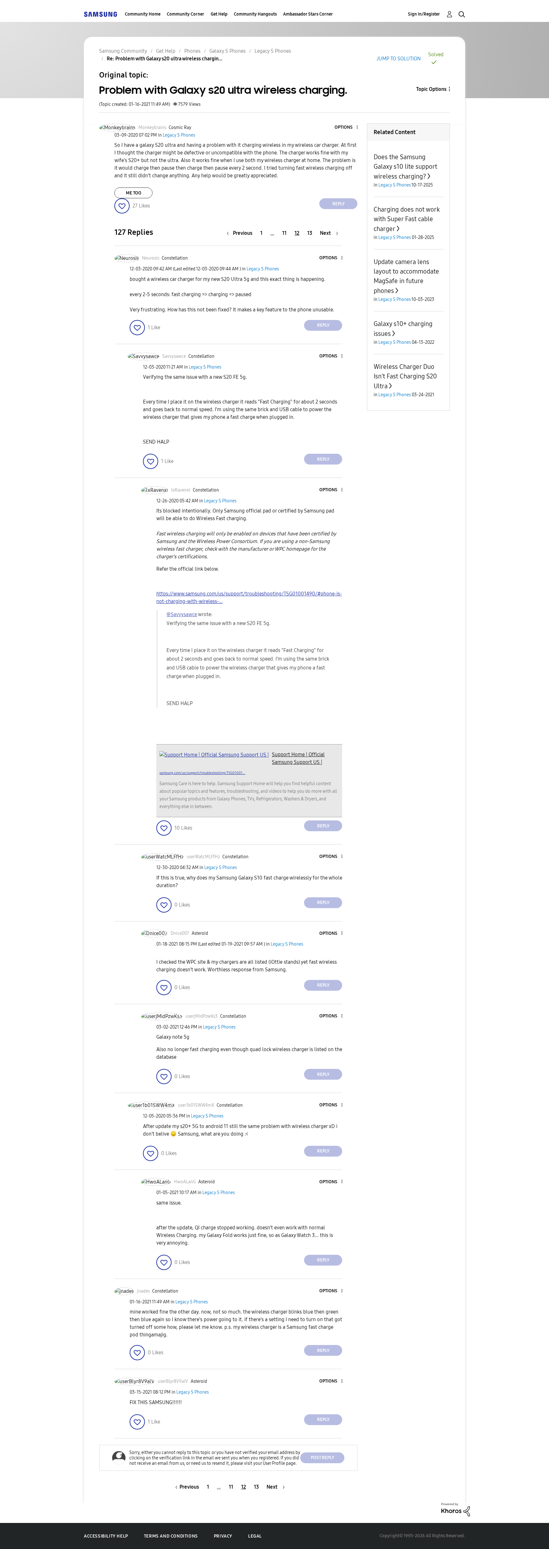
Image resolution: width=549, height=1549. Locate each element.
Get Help (219, 14)
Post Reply (322, 1457)
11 (284, 233)
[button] (347, 128)
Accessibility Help (106, 1536)
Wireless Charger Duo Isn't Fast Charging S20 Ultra (405, 376)
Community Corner (185, 14)
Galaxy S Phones (227, 51)
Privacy (223, 1536)
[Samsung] (100, 14)
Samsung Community (123, 51)
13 (309, 233)
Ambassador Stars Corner (308, 14)
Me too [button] (133, 193)
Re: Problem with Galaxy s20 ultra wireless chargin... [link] (164, 59)
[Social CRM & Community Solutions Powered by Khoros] (455, 1509)
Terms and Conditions (171, 1536)
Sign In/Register (424, 14)
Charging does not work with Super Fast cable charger (407, 219)
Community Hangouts (255, 14)
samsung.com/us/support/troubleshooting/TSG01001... (202, 773)
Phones (192, 51)
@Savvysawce (181, 614)
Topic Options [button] (431, 89)
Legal (255, 1536)
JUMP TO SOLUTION (398, 59)
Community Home (142, 14)
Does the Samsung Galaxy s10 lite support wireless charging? (405, 166)
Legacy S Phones (272, 51)
